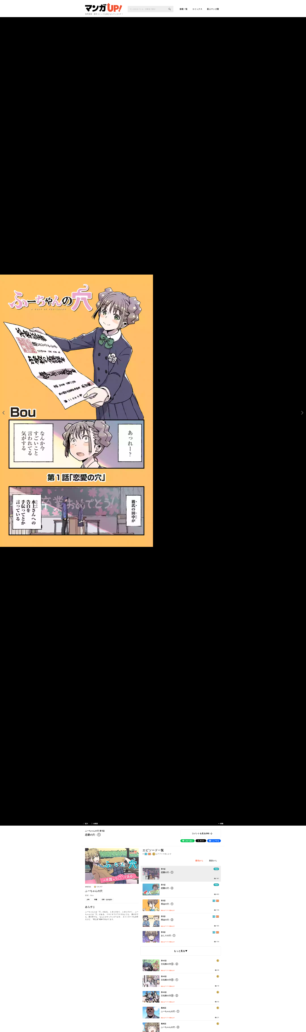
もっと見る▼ (180, 950)
